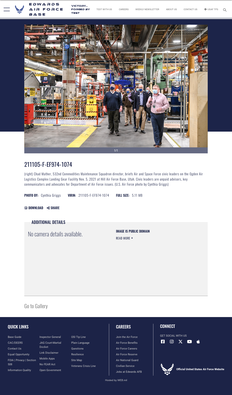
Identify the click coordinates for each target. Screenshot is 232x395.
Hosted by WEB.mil (116, 380)
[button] (6, 9)
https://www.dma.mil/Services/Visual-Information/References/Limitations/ (148, 269)
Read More (123, 238)
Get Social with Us (173, 335)
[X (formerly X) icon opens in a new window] (180, 341)
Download (35, 207)
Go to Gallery (36, 306)
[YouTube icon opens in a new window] (189, 341)
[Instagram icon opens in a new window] (171, 341)
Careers (123, 327)
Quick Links (18, 327)
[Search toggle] (225, 9)
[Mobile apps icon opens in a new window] (198, 341)
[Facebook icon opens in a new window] (162, 341)
